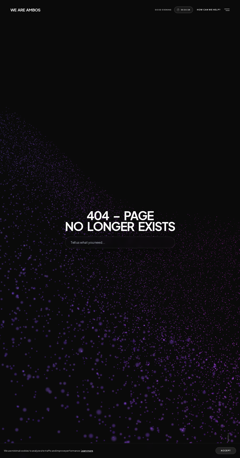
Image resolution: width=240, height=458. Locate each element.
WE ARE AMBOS (25, 9)
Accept (226, 450)
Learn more (87, 450)
